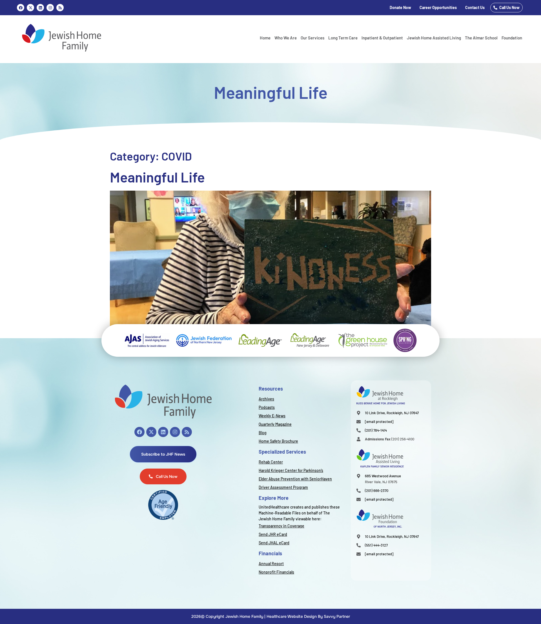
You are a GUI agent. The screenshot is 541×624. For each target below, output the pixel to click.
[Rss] (60, 7)
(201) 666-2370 (376, 490)
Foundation (512, 37)
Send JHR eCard (273, 534)
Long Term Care (343, 37)
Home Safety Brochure (278, 441)
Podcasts (267, 407)
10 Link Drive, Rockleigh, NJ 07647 (392, 413)
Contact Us (475, 7)
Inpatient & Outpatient (382, 37)
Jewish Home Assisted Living (434, 37)
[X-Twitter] (30, 7)
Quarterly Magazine (275, 424)
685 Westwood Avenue (383, 476)
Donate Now (400, 7)
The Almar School (481, 37)
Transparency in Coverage (281, 525)
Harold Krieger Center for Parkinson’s (291, 470)
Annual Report (271, 563)
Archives (266, 398)
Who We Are (285, 37)
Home (265, 37)
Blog (263, 432)
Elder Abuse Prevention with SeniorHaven (295, 478)
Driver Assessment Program (283, 487)
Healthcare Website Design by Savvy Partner (308, 616)
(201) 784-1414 (376, 430)
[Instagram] (50, 7)
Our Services (312, 37)
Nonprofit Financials (276, 572)
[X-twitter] (151, 432)
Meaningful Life (157, 176)
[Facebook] (20, 7)
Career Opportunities (438, 7)
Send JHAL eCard (274, 542)
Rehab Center (271, 462)
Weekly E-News (272, 415)
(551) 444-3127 (376, 545)
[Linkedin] (40, 7)
